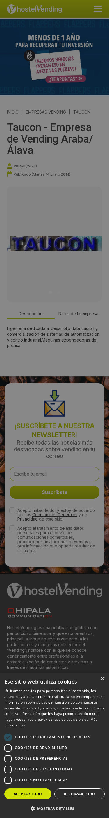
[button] (54, 808)
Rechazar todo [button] (79, 793)
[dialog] (54, 409)
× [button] (102, 679)
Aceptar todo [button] (28, 793)
